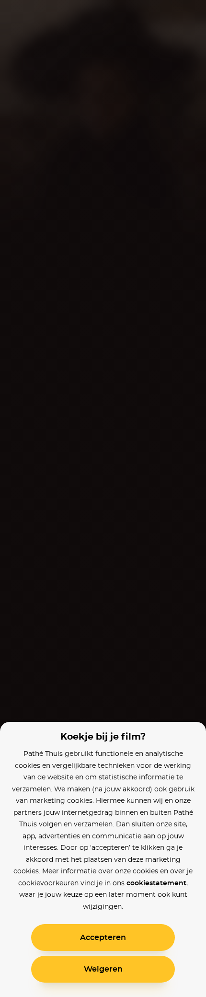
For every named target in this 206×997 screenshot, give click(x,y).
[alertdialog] (103, 498)
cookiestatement (156, 883)
